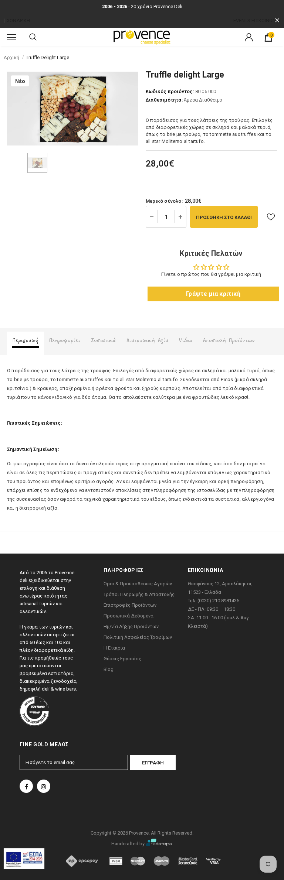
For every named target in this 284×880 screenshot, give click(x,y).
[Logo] (142, 37)
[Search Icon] (33, 37)
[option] (72, 108)
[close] (277, 20)
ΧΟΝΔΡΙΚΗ (18, 20)
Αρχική (11, 57)
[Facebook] (26, 786)
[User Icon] (249, 37)
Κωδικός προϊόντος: (170, 91)
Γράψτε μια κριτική (213, 293)
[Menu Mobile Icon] (11, 37)
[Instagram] (43, 786)
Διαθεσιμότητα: (164, 100)
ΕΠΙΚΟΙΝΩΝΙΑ (265, 20)
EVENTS (241, 20)
